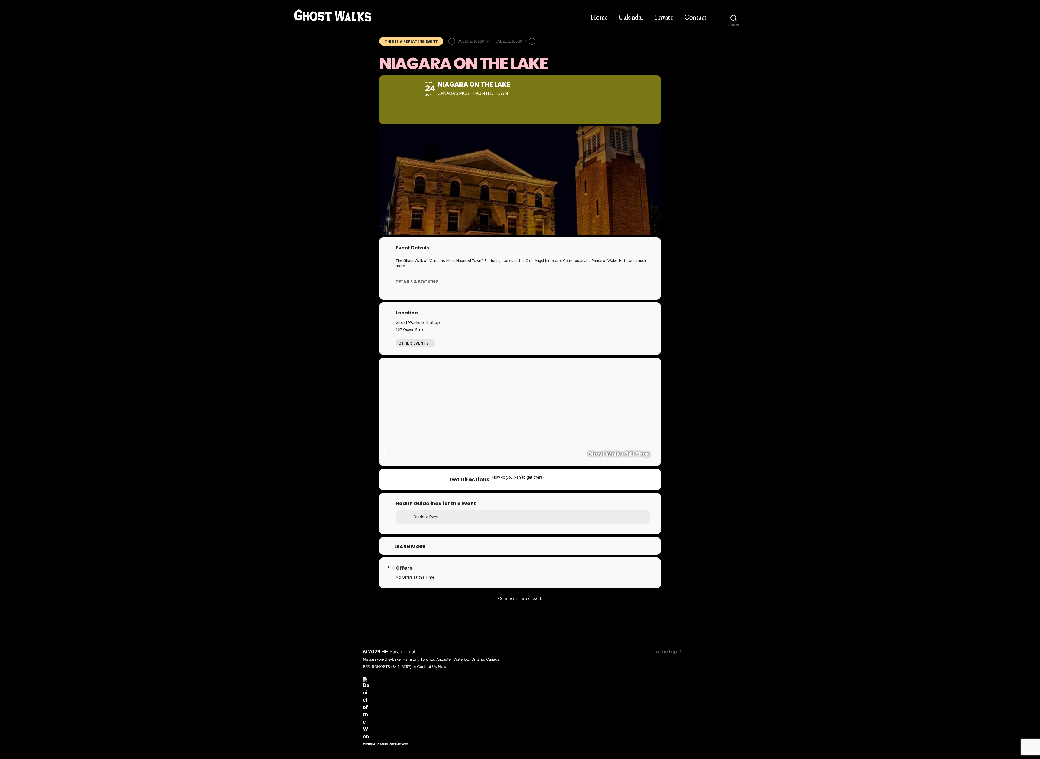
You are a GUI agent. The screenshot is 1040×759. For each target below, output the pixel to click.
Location (407, 312)
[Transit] (572, 479)
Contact (695, 18)
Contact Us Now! (432, 666)
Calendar (631, 18)
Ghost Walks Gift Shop (418, 322)
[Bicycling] (593, 479)
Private (664, 18)
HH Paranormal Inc (402, 651)
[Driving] (562, 479)
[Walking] (583, 479)
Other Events (413, 343)
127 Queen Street (411, 329)
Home (599, 18)
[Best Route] (551, 479)
